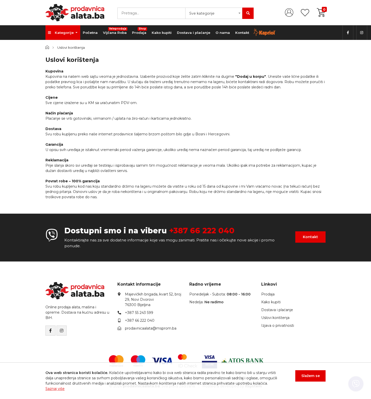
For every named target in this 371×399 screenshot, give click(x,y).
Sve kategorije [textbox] (202, 13)
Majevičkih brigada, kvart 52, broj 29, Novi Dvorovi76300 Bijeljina (153, 299)
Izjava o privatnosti (277, 325)
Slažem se (310, 375)
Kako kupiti (162, 33)
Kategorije (65, 33)
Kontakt (242, 33)
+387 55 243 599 (139, 312)
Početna (90, 33)
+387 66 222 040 (201, 230)
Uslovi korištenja (275, 317)
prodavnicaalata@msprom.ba (150, 328)
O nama (223, 33)
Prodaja (139, 31)
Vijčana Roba (115, 31)
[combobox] (213, 13)
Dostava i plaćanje (193, 33)
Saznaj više (55, 388)
